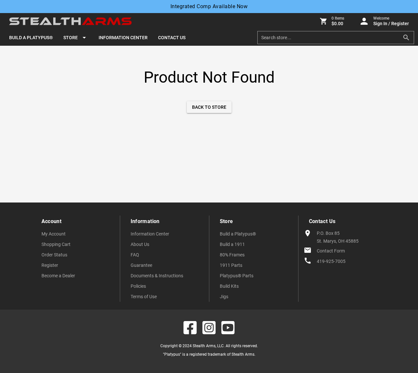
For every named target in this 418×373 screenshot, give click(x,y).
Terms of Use (144, 296)
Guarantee (141, 265)
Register (49, 265)
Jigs (224, 296)
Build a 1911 (232, 244)
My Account (53, 233)
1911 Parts (231, 265)
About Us (140, 244)
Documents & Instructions (157, 275)
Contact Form (331, 250)
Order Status (54, 254)
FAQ (135, 254)
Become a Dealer (58, 275)
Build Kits (229, 286)
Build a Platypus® (238, 233)
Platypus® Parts (236, 275)
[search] (330, 37)
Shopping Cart (56, 244)
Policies (138, 286)
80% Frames (232, 254)
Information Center (150, 233)
